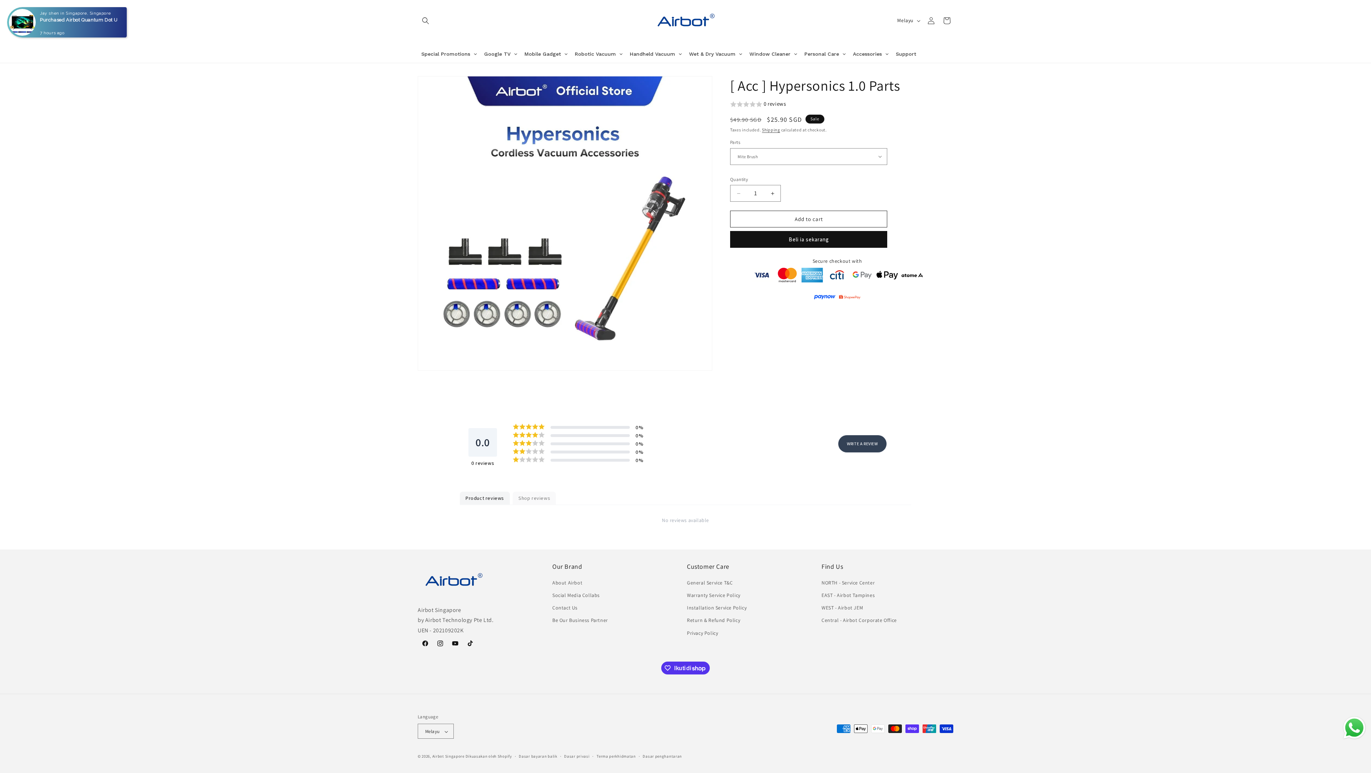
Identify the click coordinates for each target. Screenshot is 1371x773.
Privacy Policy (702, 633)
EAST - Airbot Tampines (848, 595)
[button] (425, 21)
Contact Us (565, 607)
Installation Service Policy (717, 607)
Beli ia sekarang (809, 239)
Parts (735, 142)
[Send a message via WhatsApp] (1354, 728)
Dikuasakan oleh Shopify (489, 756)
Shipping (771, 129)
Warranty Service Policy (713, 595)
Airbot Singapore (448, 756)
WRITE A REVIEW (862, 443)
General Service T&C (710, 582)
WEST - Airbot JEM (842, 607)
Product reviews (485, 498)
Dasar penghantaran (662, 756)
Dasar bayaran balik (538, 756)
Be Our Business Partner (580, 620)
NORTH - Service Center (848, 582)
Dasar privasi (576, 756)
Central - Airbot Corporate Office (859, 620)
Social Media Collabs (576, 595)
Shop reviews (534, 498)
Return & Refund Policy (713, 620)
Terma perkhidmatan (616, 756)
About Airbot (567, 582)
